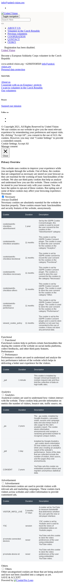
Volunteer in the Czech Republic (24, 31)
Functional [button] (6, 337)
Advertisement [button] (8, 480)
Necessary (10, 196)
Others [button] (4, 565)
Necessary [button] (6, 193)
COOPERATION (17, 36)
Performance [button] (7, 351)
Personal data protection (13, 69)
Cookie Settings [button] (9, 143)
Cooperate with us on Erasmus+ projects (21, 85)
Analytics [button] (6, 391)
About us (5, 82)
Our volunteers (8, 90)
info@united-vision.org (12, 2)
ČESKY (12, 42)
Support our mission (11, 106)
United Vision (8, 50)
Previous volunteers (17, 33)
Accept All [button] (23, 143)
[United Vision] (9, 13)
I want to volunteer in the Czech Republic (22, 87)
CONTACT (14, 39)
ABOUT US (14, 28)
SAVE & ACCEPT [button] (11, 577)
